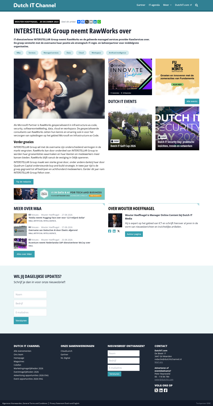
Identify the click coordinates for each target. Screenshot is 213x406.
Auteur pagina (134, 234)
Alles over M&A (24, 254)
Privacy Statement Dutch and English (64, 403)
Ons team (18, 354)
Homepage (19, 358)
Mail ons (159, 362)
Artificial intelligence (117, 52)
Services (32, 52)
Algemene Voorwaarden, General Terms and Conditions (25, 403)
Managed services (51, 52)
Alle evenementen (22, 351)
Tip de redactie (23, 181)
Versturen (21, 320)
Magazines (19, 361)
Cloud (81, 52)
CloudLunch (66, 351)
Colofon (17, 364)
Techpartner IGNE (203, 403)
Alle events (192, 101)
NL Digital (65, 358)
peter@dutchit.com (164, 379)
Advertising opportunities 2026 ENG (31, 375)
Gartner (64, 354)
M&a (19, 52)
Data (69, 52)
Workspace (96, 52)
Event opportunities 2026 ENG (28, 378)
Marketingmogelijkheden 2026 (28, 368)
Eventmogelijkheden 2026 (26, 371)
